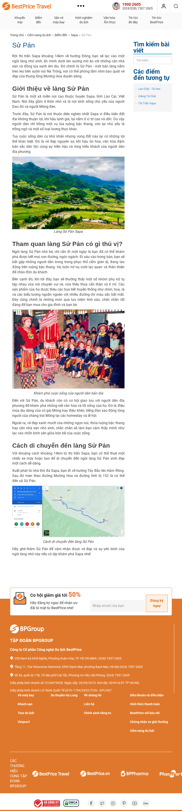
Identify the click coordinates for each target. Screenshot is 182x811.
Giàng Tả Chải (146, 96)
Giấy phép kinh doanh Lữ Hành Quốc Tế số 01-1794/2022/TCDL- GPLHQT (61, 690)
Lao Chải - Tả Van (148, 89)
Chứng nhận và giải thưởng (149, 722)
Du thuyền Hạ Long (64, 695)
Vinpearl (24, 722)
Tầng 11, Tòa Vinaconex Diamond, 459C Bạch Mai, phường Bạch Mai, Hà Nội (66, 667)
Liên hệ (89, 704)
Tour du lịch (26, 713)
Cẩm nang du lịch (39, 35)
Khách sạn (25, 704)
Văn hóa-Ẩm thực (109, 20)
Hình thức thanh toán (145, 704)
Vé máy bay (26, 695)
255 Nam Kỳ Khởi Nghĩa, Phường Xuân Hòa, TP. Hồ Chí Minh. (56, 658)
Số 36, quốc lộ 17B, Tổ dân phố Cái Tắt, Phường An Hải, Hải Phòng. (60, 675)
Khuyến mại (20, 20)
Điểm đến (38, 20)
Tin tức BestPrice (156, 20)
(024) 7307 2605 (131, 667)
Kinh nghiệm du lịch (83, 20)
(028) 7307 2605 (109, 658)
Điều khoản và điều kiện (147, 695)
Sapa (74, 35)
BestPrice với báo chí (145, 713)
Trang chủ (17, 35)
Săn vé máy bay (59, 20)
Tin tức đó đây (133, 20)
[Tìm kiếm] (176, 6)
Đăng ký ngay (156, 603)
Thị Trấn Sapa (146, 103)
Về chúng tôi (92, 695)
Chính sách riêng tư (97, 713)
